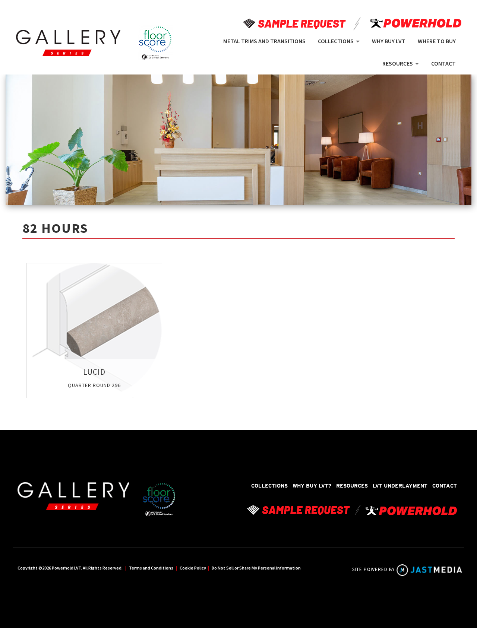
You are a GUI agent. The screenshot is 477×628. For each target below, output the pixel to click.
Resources (352, 486)
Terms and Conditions (151, 568)
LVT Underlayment (400, 486)
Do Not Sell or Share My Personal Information (256, 568)
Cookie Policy (193, 568)
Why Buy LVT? (312, 486)
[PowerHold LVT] (68, 43)
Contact (444, 486)
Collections (269, 486)
